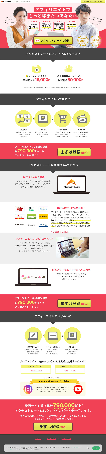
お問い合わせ (66, 439)
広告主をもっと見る (61, 232)
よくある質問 (51, 439)
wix (67, 371)
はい (96, 448)
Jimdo (74, 371)
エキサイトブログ (36, 371)
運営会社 (38, 439)
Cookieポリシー (10, 449)
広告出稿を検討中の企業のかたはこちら (92, 1)
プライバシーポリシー (75, 447)
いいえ (87, 448)
